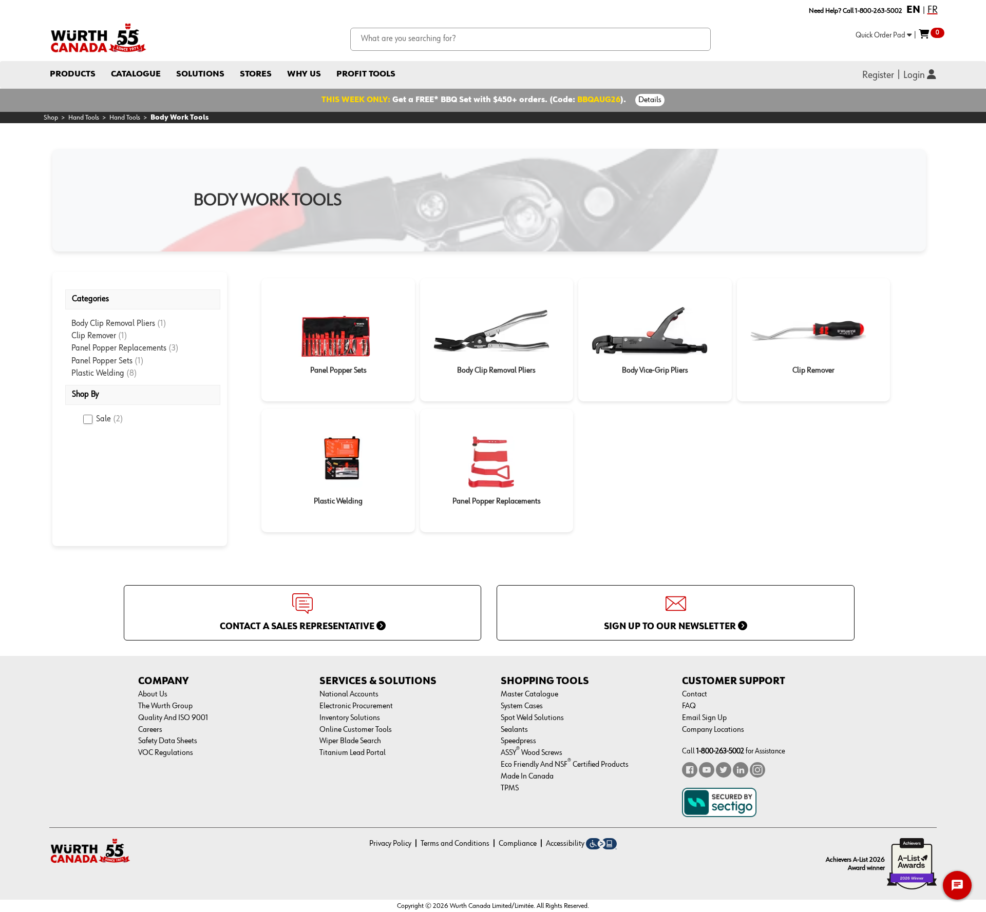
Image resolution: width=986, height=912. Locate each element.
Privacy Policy (390, 844)
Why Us (304, 74)
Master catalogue (529, 694)
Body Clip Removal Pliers (114, 323)
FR (932, 10)
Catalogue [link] (136, 74)
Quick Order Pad (881, 35)
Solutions (200, 74)
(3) (173, 348)
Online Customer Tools (355, 730)
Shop (51, 117)
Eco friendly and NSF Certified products (565, 765)
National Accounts (348, 694)
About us (152, 694)
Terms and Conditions (455, 844)
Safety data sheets (167, 741)
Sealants (514, 730)
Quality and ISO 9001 (173, 718)
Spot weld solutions (532, 718)
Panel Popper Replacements (119, 348)
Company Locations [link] (713, 730)
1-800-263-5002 (720, 751)
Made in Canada (527, 776)
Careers (150, 730)
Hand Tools (83, 117)
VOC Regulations (165, 753)
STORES (256, 74)
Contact (694, 694)
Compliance (518, 844)
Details (649, 100)
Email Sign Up (704, 718)
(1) (161, 323)
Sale (109, 419)
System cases (522, 706)
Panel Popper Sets (103, 361)
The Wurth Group (165, 706)
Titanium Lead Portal (352, 753)
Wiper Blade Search (350, 741)
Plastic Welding (98, 373)
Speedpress (518, 741)
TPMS (510, 788)
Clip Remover (94, 336)
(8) (131, 373)
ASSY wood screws (531, 753)
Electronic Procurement (356, 706)
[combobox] (530, 39)
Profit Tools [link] (365, 74)
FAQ (689, 706)
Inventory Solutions (349, 718)
